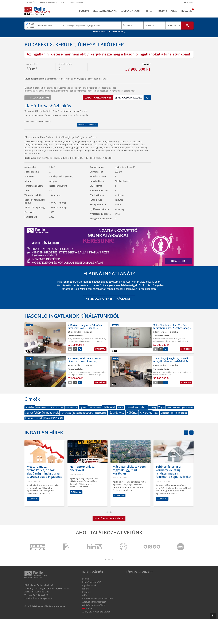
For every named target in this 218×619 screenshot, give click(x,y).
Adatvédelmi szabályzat (94, 605)
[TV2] (66, 546)
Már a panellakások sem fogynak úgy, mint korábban (129, 470)
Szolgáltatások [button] (131, 10)
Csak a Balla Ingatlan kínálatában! (86, 373)
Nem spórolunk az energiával (82, 468)
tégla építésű (117, 412)
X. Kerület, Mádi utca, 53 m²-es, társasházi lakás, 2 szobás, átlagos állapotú (172, 328)
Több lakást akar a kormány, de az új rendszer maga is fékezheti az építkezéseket (173, 472)
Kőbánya (132, 412)
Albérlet (29, 407)
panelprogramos (78, 90)
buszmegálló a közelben (69, 87)
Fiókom (188, 2)
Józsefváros (100, 412)
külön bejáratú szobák (81, 372)
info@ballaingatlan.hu (52, 2)
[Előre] (191, 432)
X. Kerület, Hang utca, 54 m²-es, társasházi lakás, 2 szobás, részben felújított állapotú (85, 328)
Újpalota (165, 412)
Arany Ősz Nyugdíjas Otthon (96, 611)
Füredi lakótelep (179, 412)
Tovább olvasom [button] (86, 124)
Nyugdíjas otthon (136, 407)
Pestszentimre (71, 407)
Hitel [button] (149, 10)
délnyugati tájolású (75, 339)
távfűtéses (117, 90)
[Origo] (152, 546)
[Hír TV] (95, 546)
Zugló (161, 407)
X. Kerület (146, 412)
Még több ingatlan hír (107, 518)
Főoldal (84, 10)
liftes (170, 372)
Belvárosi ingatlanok (33, 418)
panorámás (93, 90)
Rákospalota (57, 407)
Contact (90, 608)
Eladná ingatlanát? (105, 10)
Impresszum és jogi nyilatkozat (97, 598)
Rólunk (162, 10)
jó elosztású (95, 372)
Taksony (152, 407)
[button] (213, 616)
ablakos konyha (165, 374)
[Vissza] (186, 432)
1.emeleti (163, 372)
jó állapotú (99, 374)
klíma (70, 372)
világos (178, 339)
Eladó (31, 24)
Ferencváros (66, 413)
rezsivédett (105, 90)
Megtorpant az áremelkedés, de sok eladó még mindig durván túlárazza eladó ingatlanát (44, 472)
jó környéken (187, 407)
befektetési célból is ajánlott (164, 339)
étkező (91, 374)
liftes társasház (108, 87)
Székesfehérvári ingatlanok (42, 412)
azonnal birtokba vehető (84, 341)
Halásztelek (109, 407)
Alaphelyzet (117, 32)
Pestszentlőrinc (42, 407)
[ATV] (180, 546)
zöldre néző (130, 90)
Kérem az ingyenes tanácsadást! (109, 298)
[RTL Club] (38, 546)
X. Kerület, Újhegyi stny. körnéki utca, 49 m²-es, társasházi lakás (171, 360)
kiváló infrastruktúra (97, 339)
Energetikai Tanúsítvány (83, 413)
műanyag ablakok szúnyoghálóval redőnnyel (46, 90)
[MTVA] (123, 546)
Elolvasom (33, 499)
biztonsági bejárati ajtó (44, 87)
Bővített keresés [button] (100, 32)
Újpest (83, 407)
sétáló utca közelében (181, 372)
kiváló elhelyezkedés (180, 341)
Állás (174, 10)
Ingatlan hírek (43, 432)
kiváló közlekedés (91, 87)
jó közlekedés (173, 407)
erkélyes (71, 341)
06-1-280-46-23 (75, 2)
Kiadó (31, 27)
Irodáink (187, 10)
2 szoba (86, 339)
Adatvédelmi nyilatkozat (94, 601)
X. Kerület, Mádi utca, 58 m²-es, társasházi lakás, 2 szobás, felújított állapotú (85, 361)
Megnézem (100, 349)
